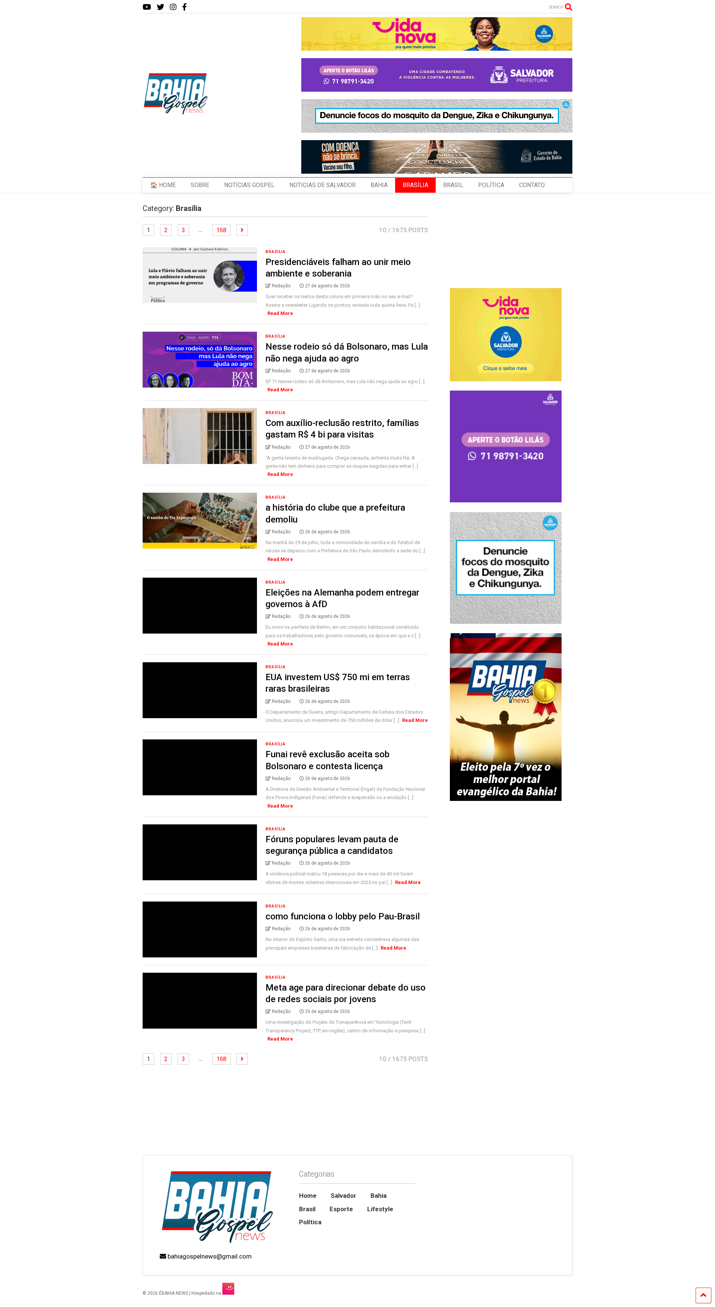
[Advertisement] (505, 1091)
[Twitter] (160, 7)
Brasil (307, 1209)
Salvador (343, 1195)
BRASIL (453, 185)
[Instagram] (173, 7)
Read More (280, 313)
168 (221, 230)
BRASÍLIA (415, 185)
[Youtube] (147, 7)
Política (310, 1222)
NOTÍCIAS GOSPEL (249, 185)
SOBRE (200, 185)
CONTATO (532, 185)
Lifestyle (380, 1209)
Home (308, 1195)
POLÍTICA (491, 185)
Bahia (379, 1195)
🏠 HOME (163, 185)
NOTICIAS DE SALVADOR (322, 185)
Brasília (276, 252)
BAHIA (379, 185)
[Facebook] (184, 7)
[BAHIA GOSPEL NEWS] (176, 112)
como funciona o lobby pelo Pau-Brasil (343, 916)
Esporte (341, 1209)
